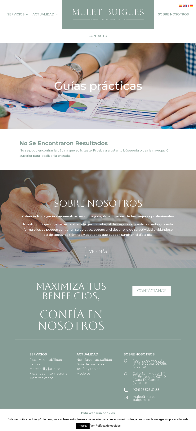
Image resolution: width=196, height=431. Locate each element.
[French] (188, 5)
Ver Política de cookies (105, 425)
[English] (184, 5)
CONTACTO (98, 36)
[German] (191, 5)
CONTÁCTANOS (152, 290)
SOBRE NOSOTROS (173, 14)
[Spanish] (181, 5)
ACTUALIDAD (43, 14)
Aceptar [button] (83, 425)
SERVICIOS (15, 14)
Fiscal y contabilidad (45, 360)
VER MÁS (98, 251)
